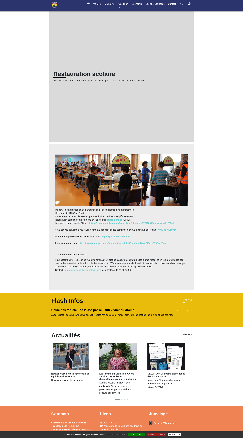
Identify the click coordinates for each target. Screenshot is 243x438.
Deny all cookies (157, 434)
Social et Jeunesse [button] (155, 4)
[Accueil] (67, 5)
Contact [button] (172, 4)
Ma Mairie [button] (110, 4)
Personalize (174, 434)
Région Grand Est (109, 422)
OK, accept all (137, 434)
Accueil (57, 80)
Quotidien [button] (123, 4)
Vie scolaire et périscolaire (103, 80)
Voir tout (187, 299)
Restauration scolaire (133, 80)
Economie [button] (137, 4)
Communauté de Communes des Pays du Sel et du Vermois (121, 428)
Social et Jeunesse (75, 80)
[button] (88, 4)
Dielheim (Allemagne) (164, 423)
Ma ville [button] (97, 4)
